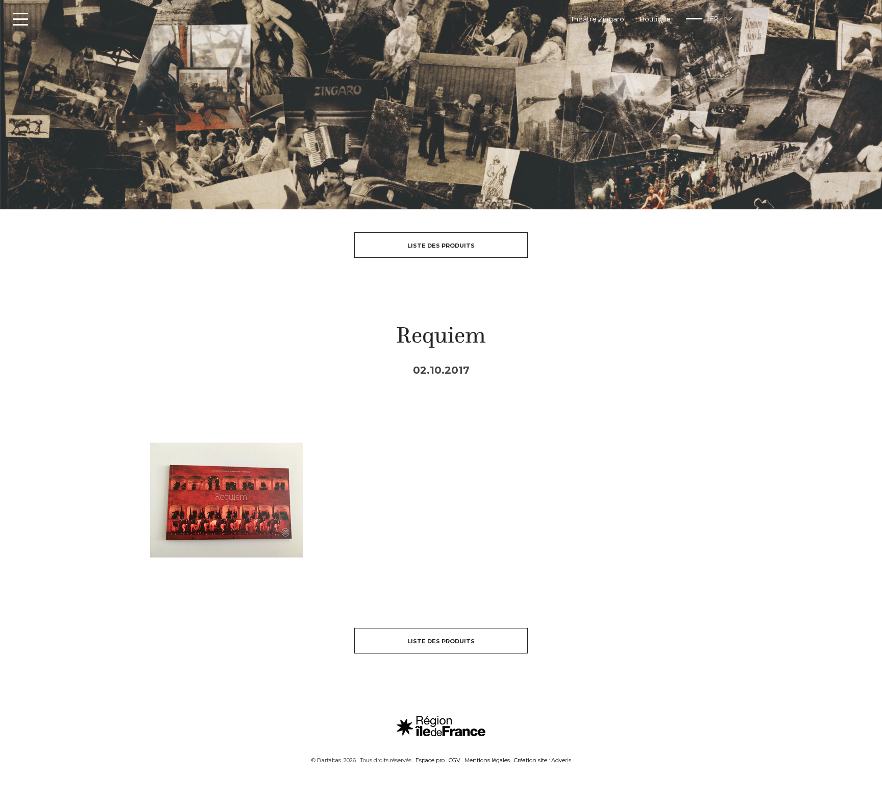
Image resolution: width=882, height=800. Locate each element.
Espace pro (430, 760)
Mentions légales (487, 760)
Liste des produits (441, 245)
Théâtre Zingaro (597, 19)
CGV (454, 760)
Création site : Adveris (542, 760)
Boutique (655, 19)
